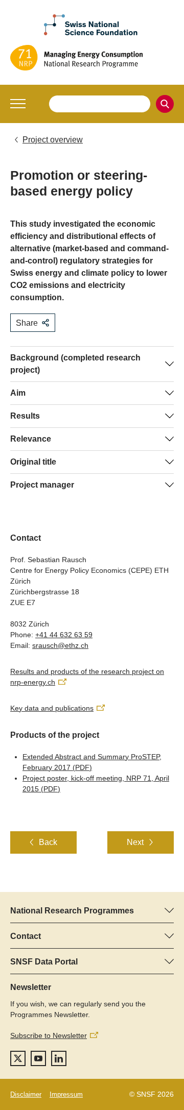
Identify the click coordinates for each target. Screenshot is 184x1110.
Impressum (66, 1094)
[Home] (92, 57)
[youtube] (38, 1058)
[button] (18, 103)
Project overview (52, 139)
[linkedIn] (58, 1058)
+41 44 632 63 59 (64, 635)
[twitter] (18, 1058)
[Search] (165, 104)
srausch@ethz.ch (60, 645)
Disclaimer (25, 1094)
